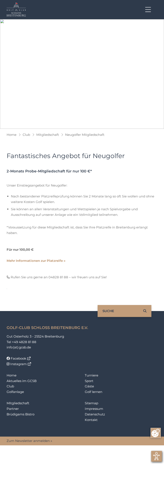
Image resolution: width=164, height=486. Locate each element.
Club (26, 135)
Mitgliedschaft (47, 135)
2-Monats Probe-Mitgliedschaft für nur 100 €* (49, 171)
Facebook (18, 358)
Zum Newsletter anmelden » (29, 441)
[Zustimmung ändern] (156, 433)
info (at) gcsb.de (19, 347)
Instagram (18, 364)
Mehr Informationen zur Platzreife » (36, 261)
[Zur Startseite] (16, 10)
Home (11, 135)
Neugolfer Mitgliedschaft (84, 135)
